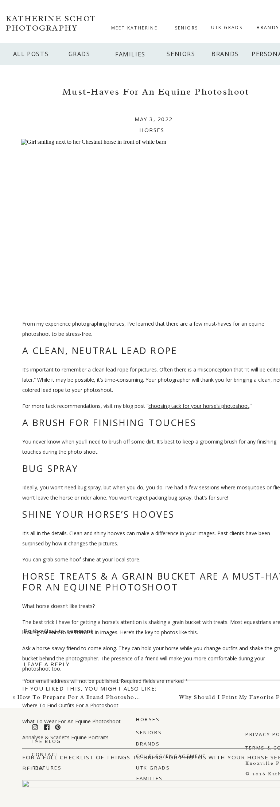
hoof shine (82, 559)
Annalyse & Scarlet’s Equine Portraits (65, 737)
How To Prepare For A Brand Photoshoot (79, 697)
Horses (151, 130)
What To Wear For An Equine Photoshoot (71, 721)
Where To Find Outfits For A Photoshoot (70, 705)
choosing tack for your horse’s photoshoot (198, 405)
